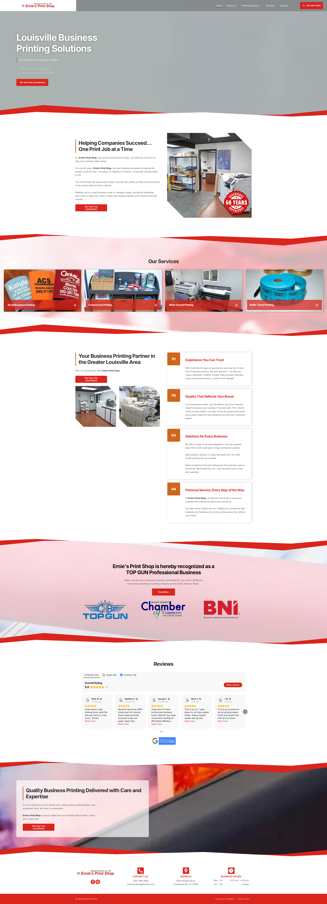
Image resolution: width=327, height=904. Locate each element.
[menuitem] (218, 5)
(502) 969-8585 (140, 880)
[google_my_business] (98, 882)
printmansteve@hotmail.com (140, 884)
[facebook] (93, 882)
